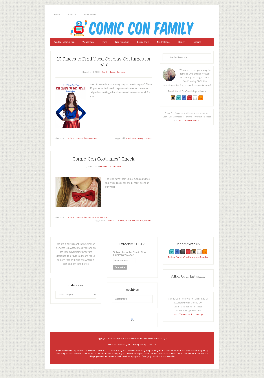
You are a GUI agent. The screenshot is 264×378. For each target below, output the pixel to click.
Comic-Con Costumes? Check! (104, 159)
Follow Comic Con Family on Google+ (188, 257)
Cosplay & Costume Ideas (77, 138)
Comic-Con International (188, 120)
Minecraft (148, 220)
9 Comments (115, 167)
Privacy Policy (139, 344)
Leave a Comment (117, 72)
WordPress (156, 339)
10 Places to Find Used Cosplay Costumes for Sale (104, 61)
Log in (164, 339)
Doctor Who (93, 217)
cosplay (140, 138)
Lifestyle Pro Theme (122, 339)
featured (139, 220)
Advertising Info (124, 344)
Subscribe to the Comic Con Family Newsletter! (129, 253)
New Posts (92, 138)
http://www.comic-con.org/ (188, 314)
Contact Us (151, 344)
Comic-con (131, 138)
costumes (148, 138)
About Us (112, 344)
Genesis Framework (141, 339)
